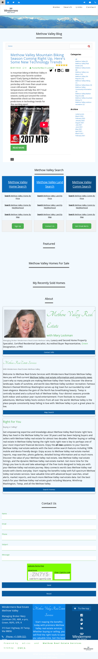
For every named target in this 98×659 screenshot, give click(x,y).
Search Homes (49, 489)
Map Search (49, 412)
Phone (4, 534)
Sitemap (9, 648)
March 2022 (79, 116)
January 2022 (80, 120)
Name (4, 513)
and (36, 643)
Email (4, 524)
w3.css (26, 643)
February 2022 (80, 118)
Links (79, 7)
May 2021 (78, 129)
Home (56, 7)
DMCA (22, 648)
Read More (18, 147)
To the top (83, 608)
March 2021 (79, 133)
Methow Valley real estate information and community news (61, 377)
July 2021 (78, 125)
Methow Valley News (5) (83, 85)
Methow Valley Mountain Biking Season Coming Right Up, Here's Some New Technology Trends (38, 58)
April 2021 (78, 131)
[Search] (89, 46)
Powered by (11, 643)
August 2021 (79, 123)
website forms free (36, 566)
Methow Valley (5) (81, 61)
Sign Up (18, 226)
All (76, 59)
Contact (91, 7)
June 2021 (79, 127)
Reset (49, 593)
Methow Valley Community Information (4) (83, 89)
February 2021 (80, 136)
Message (6, 554)
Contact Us (49, 226)
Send (49, 585)
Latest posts (79, 114)
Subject (5, 544)
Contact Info (49, 352)
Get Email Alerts (81, 226)
